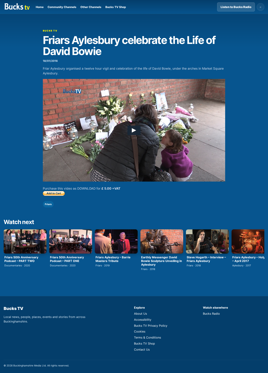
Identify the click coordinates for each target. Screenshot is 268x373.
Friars (48, 204)
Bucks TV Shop (115, 7)
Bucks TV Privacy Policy (150, 325)
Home (40, 7)
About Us (140, 313)
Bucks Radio (211, 313)
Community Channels (62, 7)
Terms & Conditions (147, 337)
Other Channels (90, 7)
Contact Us (142, 349)
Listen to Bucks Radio (236, 7)
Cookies (139, 331)
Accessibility (142, 319)
